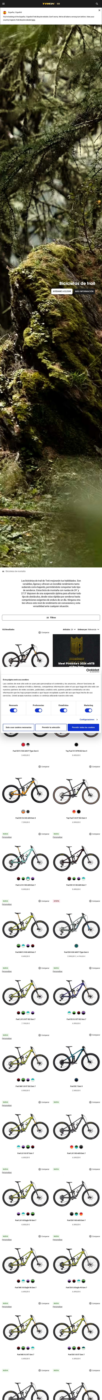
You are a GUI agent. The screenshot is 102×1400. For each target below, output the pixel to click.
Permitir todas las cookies (83, 727)
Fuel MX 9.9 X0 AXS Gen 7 (25, 952)
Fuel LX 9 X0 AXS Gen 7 (76, 1153)
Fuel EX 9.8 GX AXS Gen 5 (26, 818)
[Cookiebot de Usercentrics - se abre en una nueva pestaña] (88, 670)
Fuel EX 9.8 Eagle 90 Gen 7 (76, 1287)
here (33, 20)
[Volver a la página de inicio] (3, 571)
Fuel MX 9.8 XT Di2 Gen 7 (26, 1086)
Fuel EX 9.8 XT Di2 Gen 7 (76, 1019)
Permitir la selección (51, 727)
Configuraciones (87, 719)
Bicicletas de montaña (16, 571)
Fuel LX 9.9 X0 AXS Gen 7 (26, 885)
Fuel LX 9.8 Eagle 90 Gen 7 (25, 1220)
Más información (84, 291)
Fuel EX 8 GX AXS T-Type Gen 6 (76, 952)
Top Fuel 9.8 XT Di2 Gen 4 (76, 818)
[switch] (38, 710)
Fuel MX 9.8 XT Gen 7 (25, 1355)
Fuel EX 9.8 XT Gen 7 (76, 1355)
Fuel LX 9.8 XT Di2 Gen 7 (25, 1019)
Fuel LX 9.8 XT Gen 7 (25, 1153)
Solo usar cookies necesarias (18, 727)
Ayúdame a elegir (62, 291)
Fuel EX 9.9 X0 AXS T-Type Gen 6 (25, 751)
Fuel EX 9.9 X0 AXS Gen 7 (76, 885)
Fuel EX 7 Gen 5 (76, 1086)
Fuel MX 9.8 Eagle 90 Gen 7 (25, 1287)
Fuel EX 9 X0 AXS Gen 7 (76, 1220)
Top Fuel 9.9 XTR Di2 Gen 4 (76, 751)
